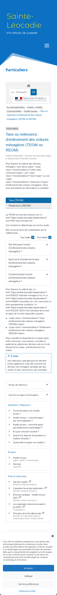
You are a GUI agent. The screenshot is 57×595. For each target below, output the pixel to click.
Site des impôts (20, 482)
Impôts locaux (31, 111)
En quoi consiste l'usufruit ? (26, 431)
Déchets (17, 464)
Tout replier (25, 237)
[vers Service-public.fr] (31, 99)
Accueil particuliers (16, 107)
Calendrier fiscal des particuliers (28, 488)
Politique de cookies (27, 591)
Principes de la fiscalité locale (27, 513)
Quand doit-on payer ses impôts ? (29, 442)
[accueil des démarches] (28, 85)
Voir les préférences (28, 584)
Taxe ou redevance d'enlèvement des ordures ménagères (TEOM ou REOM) (27, 115)
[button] (52, 536)
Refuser (29, 576)
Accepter (28, 568)
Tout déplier (42, 237)
